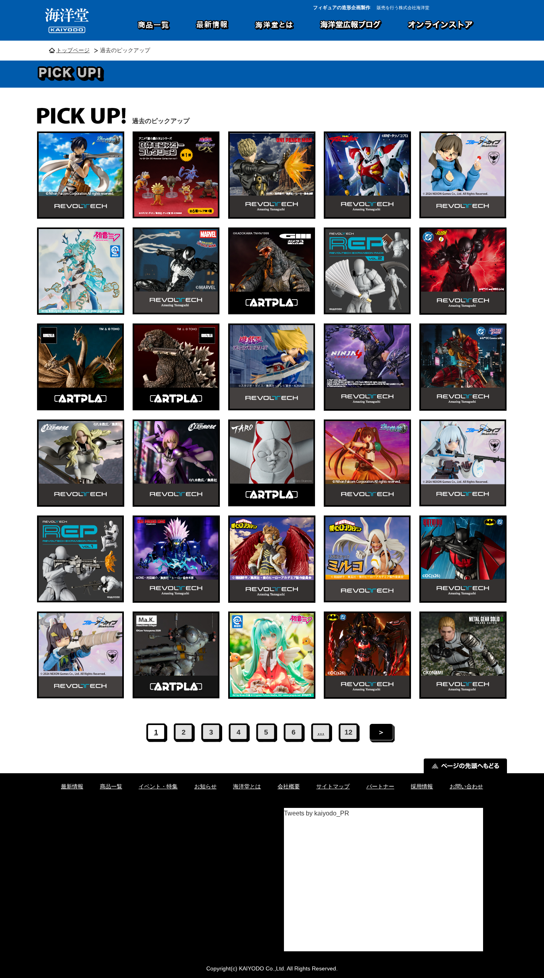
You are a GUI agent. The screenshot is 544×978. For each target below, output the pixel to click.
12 (348, 732)
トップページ (73, 50)
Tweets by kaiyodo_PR (316, 813)
